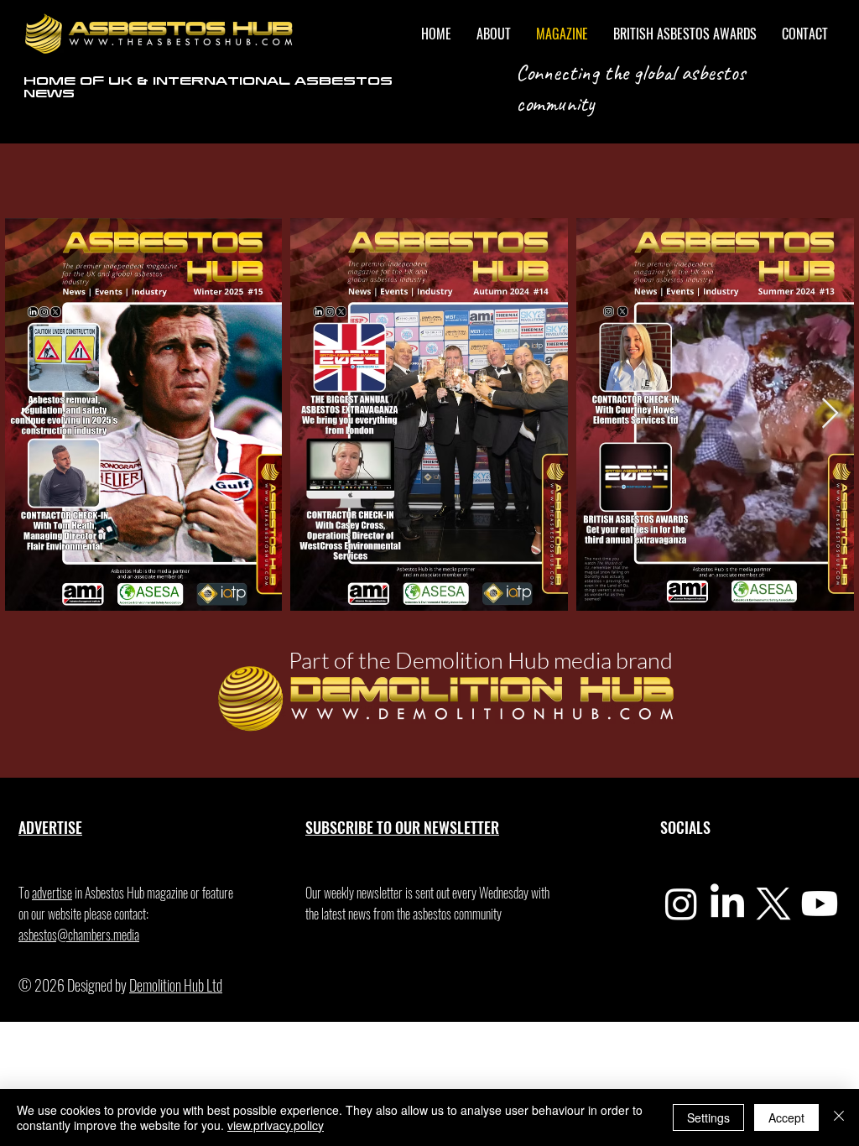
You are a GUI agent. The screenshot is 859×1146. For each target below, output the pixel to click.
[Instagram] (681, 904)
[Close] (839, 1117)
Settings (708, 1117)
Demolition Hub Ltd (175, 985)
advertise (52, 893)
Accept (786, 1117)
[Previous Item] (29, 414)
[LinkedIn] (727, 904)
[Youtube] (820, 904)
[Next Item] (830, 414)
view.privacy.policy (275, 1125)
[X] (773, 904)
